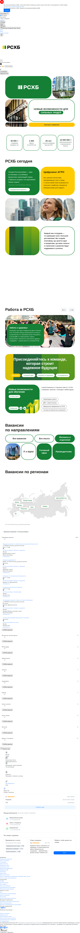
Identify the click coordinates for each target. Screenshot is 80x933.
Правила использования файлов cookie (30, 8)
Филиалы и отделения (45, 375)
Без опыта (15, 375)
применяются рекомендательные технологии (30, 922)
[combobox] (3, 930)
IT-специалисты (63, 375)
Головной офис (29, 375)
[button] (1, 30)
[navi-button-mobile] (1, 35)
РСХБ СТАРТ (14, 396)
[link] (3, 26)
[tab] (3, 71)
